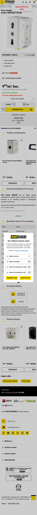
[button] (13, 256)
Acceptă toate (25, 278)
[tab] (18, 256)
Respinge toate (12, 278)
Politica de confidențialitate (21, 250)
